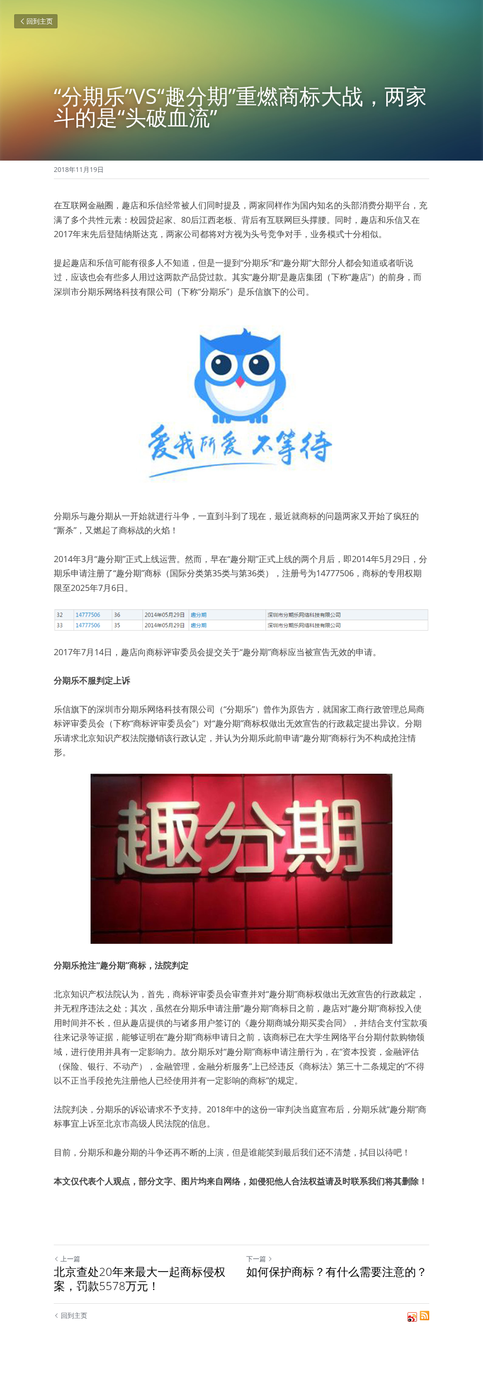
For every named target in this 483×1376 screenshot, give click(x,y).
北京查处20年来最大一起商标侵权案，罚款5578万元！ (139, 1279)
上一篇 (70, 1258)
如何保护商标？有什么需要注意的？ (336, 1272)
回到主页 (39, 21)
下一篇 (256, 1258)
